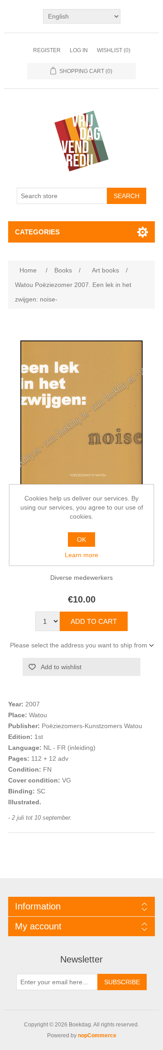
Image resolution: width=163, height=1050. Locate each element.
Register (47, 50)
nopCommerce (97, 1035)
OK (81, 539)
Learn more (81, 555)
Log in (79, 50)
